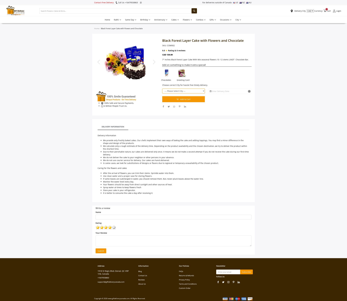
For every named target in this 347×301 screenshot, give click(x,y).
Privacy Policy (184, 280)
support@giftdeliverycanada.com (111, 282)
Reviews (141, 280)
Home (107, 19)
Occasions (225, 19)
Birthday (144, 19)
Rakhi (116, 19)
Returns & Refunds (186, 275)
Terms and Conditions (188, 284)
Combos (200, 19)
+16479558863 (103, 277)
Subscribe (246, 272)
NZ (243, 2)
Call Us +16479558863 (128, 2)
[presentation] (99, 61)
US (236, 2)
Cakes (174, 19)
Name (98, 212)
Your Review (101, 233)
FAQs (181, 271)
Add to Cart (185, 99)
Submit (101, 251)
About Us (142, 284)
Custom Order (184, 288)
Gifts (212, 19)
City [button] (237, 19)
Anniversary (160, 19)
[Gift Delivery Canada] (14, 11)
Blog (140, 271)
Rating (99, 223)
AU (249, 2)
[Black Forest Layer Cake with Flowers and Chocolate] (127, 61)
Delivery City (300, 11)
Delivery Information (113, 126)
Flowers (186, 19)
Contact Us (142, 275)
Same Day (130, 19)
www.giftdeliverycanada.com (119, 298)
